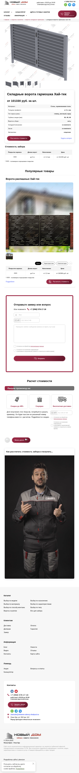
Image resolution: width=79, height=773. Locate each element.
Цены (38, 263)
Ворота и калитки (17, 19)
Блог (5, 647)
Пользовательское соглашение (15, 765)
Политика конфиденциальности (16, 762)
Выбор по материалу (12, 604)
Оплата (33, 625)
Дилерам (7, 629)
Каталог (7, 12)
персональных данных (37, 346)
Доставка (7, 625)
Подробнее (20, 769)
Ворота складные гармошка (34, 19)
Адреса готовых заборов (40, 12)
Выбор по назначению (39, 601)
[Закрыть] (33, 763)
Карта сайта (35, 654)
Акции (6, 669)
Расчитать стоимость (61, 282)
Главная (6, 19)
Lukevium (21, 759)
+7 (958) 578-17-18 (69, 1)
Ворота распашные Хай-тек (22, 179)
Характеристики (49, 263)
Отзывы (7, 15)
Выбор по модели (10, 601)
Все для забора (36, 611)
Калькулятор (20, 12)
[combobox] (17, 320)
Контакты (7, 654)
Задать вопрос (66, 138)
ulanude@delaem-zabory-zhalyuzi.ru (24, 714)
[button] (6, 171)
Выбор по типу (36, 607)
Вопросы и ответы (37, 669)
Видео (6, 650)
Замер (6, 632)
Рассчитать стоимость (18, 138)
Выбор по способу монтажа (14, 607)
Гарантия (34, 629)
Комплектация (62, 263)
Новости (33, 647)
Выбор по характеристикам (40, 604)
